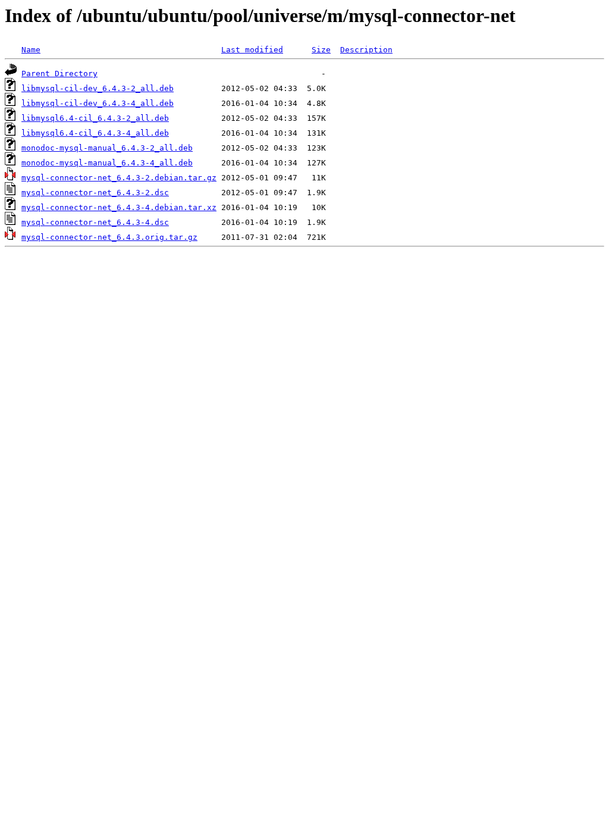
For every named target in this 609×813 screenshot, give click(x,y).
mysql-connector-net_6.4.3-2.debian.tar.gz (118, 177)
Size (321, 49)
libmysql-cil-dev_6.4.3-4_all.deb (97, 103)
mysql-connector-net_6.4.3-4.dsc (95, 222)
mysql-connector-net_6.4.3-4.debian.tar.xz (118, 207)
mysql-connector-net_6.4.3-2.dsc (95, 192)
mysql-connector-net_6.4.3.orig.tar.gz (109, 237)
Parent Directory (59, 73)
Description (366, 49)
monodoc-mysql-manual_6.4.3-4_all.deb (107, 162)
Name (30, 49)
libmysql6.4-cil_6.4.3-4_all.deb (95, 133)
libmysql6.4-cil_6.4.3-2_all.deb (95, 118)
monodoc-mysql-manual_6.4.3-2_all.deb (107, 147)
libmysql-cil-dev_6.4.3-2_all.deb (97, 88)
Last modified (252, 49)
